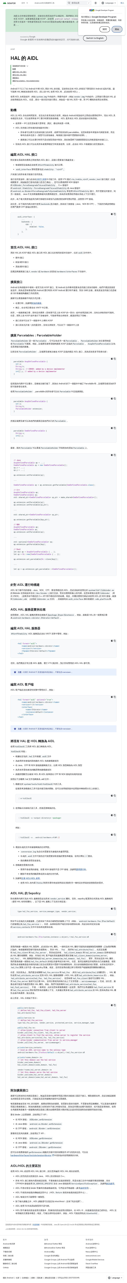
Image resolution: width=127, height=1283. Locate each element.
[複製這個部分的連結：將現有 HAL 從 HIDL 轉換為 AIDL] (57, 741)
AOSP (13, 49)
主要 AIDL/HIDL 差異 (30, 878)
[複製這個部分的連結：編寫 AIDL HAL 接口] (39, 154)
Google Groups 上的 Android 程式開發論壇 (61, 1263)
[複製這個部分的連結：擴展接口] (24, 282)
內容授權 (36, 1225)
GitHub (6, 1267)
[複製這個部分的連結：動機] (18, 110)
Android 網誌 (49, 1252)
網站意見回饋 (50, 1278)
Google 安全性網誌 (51, 1256)
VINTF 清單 (41, 179)
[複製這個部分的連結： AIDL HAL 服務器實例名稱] (48, 609)
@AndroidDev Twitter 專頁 (54, 1248)
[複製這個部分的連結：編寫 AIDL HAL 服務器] (42, 628)
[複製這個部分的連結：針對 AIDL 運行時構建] (42, 585)
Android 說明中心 (92, 1244)
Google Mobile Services (95, 1260)
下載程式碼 (7, 1252)
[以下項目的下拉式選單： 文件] (28, 3)
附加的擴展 (36, 303)
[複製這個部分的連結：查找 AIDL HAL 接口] (39, 247)
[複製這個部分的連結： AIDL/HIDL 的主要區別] (43, 1166)
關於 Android (8, 1278)
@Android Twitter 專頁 (53, 1244)
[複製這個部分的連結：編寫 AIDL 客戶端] (36, 684)
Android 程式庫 (9, 1244)
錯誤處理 (110, 1183)
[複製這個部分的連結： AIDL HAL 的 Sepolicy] (43, 893)
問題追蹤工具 (91, 1267)
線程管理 (84, 1188)
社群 (17, 1278)
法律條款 (25, 1278)
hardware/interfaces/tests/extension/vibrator (31, 1155)
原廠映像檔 (7, 1260)
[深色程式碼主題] (111, 214)
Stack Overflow (92, 1263)
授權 (33, 1278)
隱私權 (39, 1278)
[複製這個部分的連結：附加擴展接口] (30, 1090)
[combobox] (79, 3)
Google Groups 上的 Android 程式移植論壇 (61, 1267)
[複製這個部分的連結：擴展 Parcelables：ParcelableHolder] (64, 335)
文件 (23, 3)
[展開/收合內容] (27, 66)
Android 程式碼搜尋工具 (44, 3)
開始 (117, 29)
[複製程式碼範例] (114, 214)
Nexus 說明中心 (92, 1252)
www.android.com (93, 1256)
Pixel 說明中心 (91, 1248)
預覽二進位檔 (8, 1256)
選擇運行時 (81, 869)
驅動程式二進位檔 (10, 1263)
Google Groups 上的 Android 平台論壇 (59, 1260)
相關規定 (6, 1248)
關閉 (105, 29)
